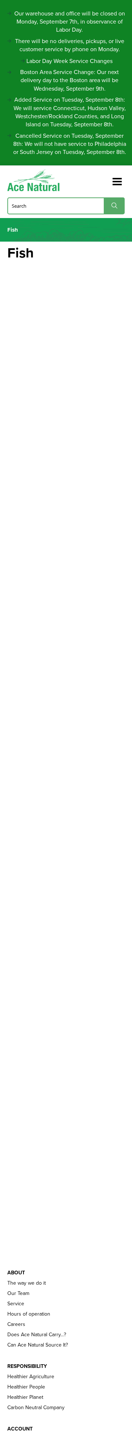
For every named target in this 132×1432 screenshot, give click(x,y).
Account (20, 1429)
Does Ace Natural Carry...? (36, 1334)
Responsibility (27, 1366)
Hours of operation (28, 1314)
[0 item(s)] (105, 178)
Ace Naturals (36, 180)
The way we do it (26, 1283)
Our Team (18, 1293)
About (16, 1272)
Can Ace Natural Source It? (37, 1345)
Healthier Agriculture (30, 1376)
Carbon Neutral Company (36, 1407)
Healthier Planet (25, 1397)
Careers (16, 1324)
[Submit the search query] (114, 205)
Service (15, 1303)
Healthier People (26, 1387)
